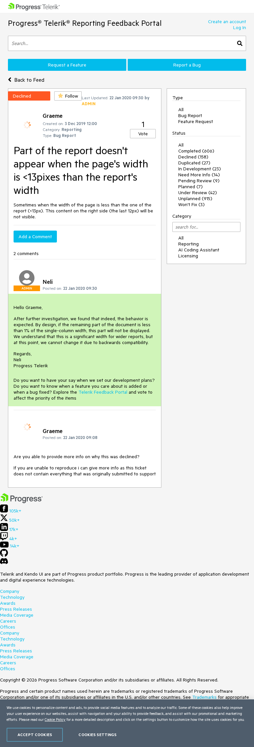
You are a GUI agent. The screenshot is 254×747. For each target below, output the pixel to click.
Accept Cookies (35, 734)
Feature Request (195, 121)
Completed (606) (196, 151)
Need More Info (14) (199, 175)
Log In (239, 27)
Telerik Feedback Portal (102, 392)
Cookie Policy (55, 719)
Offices (7, 627)
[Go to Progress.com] (21, 502)
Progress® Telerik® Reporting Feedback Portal (85, 23)
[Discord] (4, 563)
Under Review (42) (197, 193)
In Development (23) (199, 169)
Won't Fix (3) (191, 204)
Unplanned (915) (195, 198)
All (181, 109)
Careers (8, 621)
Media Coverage (16, 615)
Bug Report (190, 115)
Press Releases (16, 609)
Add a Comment (35, 237)
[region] (127, 723)
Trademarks (204, 697)
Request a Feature (67, 65)
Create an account (227, 21)
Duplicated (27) (194, 163)
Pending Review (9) (199, 181)
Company (9, 591)
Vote (143, 134)
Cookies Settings (97, 734)
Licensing (188, 256)
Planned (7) (190, 187)
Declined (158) (193, 157)
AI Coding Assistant (198, 250)
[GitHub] (4, 555)
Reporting (188, 244)
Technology (12, 597)
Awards (8, 603)
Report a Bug (187, 65)
